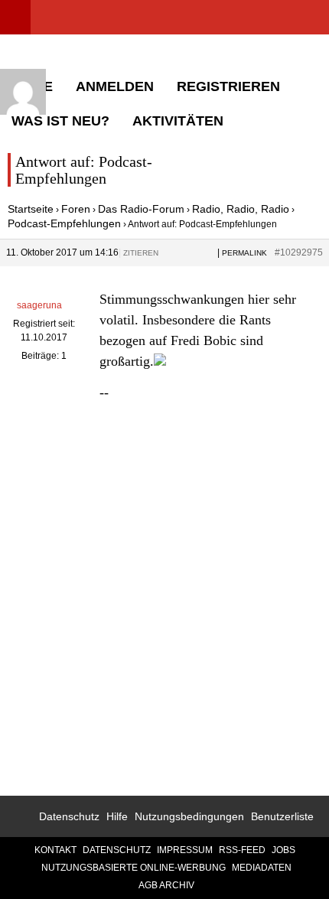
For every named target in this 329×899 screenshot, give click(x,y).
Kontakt (55, 850)
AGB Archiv (166, 885)
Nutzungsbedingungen (189, 816)
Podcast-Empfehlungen (64, 223)
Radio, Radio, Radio (240, 209)
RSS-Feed (242, 850)
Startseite (31, 209)
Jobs (283, 850)
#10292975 (299, 252)
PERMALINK (244, 253)
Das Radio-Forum (141, 209)
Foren (75, 209)
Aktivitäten (177, 121)
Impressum (185, 850)
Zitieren (140, 253)
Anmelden (115, 86)
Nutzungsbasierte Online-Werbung (133, 867)
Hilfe (117, 816)
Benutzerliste (282, 816)
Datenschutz (69, 816)
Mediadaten (262, 867)
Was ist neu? (60, 121)
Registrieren (228, 86)
